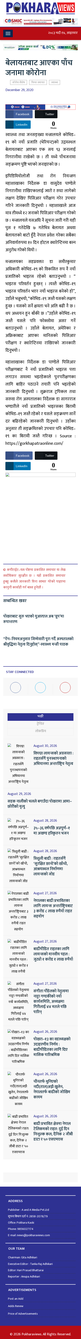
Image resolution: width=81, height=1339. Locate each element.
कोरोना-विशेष (18, 82)
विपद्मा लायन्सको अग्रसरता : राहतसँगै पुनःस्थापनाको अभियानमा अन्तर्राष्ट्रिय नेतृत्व (53, 758)
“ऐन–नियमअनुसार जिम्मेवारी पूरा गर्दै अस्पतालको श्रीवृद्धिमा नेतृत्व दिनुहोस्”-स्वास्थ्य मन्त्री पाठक (38, 642)
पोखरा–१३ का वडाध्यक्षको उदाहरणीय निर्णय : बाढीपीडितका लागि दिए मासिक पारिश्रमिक (51, 1047)
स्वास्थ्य (54, 82)
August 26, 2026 (45, 1031)
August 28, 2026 (45, 820)
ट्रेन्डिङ (40, 724)
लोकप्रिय (40, 731)
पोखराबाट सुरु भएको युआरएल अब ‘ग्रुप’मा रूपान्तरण (33, 619)
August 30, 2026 (45, 746)
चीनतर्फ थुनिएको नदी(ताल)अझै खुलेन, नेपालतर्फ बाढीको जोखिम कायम (51, 1089)
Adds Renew (15, 1306)
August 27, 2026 (45, 893)
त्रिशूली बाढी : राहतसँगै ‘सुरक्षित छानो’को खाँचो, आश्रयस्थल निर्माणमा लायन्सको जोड (50, 866)
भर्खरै (41, 716)
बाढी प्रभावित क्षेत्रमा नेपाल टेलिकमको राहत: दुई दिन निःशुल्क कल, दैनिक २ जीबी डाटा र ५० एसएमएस (53, 1132)
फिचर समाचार (38, 82)
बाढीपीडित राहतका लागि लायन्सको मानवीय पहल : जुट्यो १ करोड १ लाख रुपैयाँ (53, 954)
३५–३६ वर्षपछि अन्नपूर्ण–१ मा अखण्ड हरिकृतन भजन (51, 831)
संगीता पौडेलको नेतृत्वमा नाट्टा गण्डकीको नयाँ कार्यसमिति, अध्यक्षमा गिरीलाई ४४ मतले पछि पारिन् (51, 1001)
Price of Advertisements (23, 1313)
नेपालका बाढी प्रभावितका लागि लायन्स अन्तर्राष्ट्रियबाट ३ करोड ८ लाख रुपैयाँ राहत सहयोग (53, 909)
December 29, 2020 (19, 90)
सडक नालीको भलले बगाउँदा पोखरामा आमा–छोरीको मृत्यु (40, 804)
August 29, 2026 (19, 794)
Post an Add (15, 1298)
